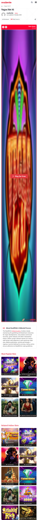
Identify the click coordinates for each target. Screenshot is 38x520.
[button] (32, 2)
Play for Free (20, 176)
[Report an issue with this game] (3, 27)
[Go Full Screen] (6, 27)
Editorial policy (16, 331)
